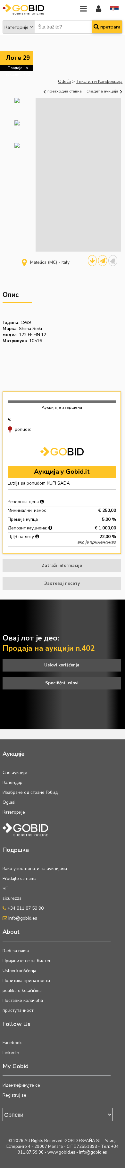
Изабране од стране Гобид (30, 792)
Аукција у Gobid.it (62, 471)
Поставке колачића (23, 1000)
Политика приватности (26, 981)
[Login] (98, 9)
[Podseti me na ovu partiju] (112, 260)
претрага (110, 27)
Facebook (12, 1043)
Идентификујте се (21, 1085)
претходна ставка (64, 91)
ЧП (6, 888)
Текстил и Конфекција (99, 81)
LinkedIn (11, 1053)
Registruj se (14, 1095)
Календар (12, 782)
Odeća (64, 81)
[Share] (102, 260)
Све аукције (15, 772)
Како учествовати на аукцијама (35, 869)
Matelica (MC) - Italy (50, 262)
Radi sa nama (16, 951)
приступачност (18, 1010)
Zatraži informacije (62, 565)
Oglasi (9, 802)
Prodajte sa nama (20, 878)
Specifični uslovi (62, 683)
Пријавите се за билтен (27, 961)
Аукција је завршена (62, 407)
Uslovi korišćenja (61, 665)
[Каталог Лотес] (92, 260)
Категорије (16, 27)
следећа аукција (103, 91)
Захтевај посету (62, 583)
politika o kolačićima (22, 990)
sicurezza (12, 898)
